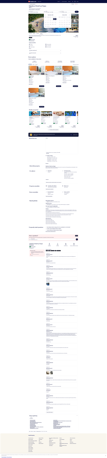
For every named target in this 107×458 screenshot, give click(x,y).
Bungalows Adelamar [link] (33, 425)
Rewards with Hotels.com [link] (73, 443)
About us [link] (71, 439)
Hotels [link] (29, 431)
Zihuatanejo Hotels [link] (38, 431)
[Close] (106, 456)
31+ (76, 31)
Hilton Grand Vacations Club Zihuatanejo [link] (36, 422)
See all (30, 48)
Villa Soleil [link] (54, 425)
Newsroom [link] (50, 441)
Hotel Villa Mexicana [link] (33, 421)
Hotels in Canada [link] (30, 444)
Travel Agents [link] (51, 445)
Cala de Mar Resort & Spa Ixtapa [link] (57, 422)
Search (77, 11)
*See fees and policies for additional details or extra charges (53, 182)
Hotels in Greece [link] (30, 451)
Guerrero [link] (35, 431)
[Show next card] (78, 119)
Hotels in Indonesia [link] (30, 448)
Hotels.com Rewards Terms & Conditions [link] (63, 445)
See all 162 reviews (31, 40)
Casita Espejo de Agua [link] (56, 424)
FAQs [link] (39, 440)
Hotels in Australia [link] (30, 439)
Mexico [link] (32, 431)
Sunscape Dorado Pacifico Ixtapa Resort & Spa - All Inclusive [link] (61, 426)
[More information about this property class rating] (31, 7)
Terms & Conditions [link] (62, 439)
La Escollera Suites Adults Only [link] (57, 427)
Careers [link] (71, 440)
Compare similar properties (54, 129)
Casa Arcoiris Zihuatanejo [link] (57, 428)
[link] (76, 4)
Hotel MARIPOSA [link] (55, 421)
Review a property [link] (41, 443)
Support (69, 1)
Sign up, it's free (75, 134)
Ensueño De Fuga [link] (32, 424)
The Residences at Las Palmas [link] (34, 428)
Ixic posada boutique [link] (33, 426)
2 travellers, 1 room (64, 12)
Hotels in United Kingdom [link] (31, 443)
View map (47, 153)
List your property (64, 1)
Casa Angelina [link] (55, 420)
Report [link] (32, 255)
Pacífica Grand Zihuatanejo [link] (34, 423)
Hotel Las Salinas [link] (32, 427)
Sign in (78, 1)
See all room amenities (49, 196)
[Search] (77, 239)
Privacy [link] (60, 440)
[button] (47, 19)
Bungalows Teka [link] (55, 423)
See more (47, 163)
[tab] (31, 418)
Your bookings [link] (40, 439)
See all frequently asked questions (51, 231)
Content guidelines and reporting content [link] (64, 443)
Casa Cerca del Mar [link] (32, 420)
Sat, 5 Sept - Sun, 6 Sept (49, 12)
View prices (41, 86)
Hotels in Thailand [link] (30, 447)
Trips (72, 1)
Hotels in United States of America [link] (32, 440)
